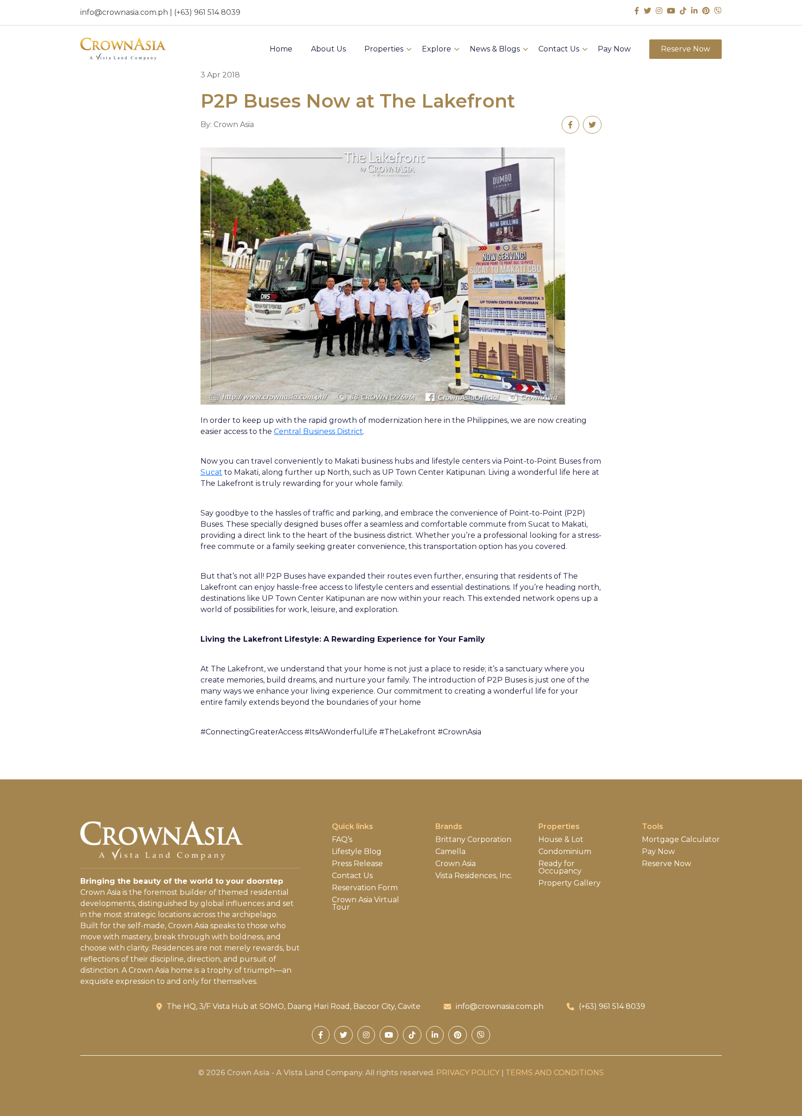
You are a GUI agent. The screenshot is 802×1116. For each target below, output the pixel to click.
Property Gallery (569, 883)
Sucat (211, 472)
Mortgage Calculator (681, 839)
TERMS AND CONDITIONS (554, 1072)
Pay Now (614, 49)
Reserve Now (685, 49)
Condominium (564, 851)
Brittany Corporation (473, 839)
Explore (436, 49)
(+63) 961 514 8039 (207, 12)
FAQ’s (342, 839)
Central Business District (318, 431)
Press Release (357, 863)
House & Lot (560, 839)
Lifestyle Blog (357, 851)
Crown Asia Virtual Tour (365, 903)
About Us (328, 49)
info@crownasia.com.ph (124, 12)
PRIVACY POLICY (467, 1072)
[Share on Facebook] (570, 125)
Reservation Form (365, 888)
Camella (450, 851)
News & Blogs (495, 49)
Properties (383, 49)
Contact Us (558, 49)
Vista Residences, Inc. (473, 876)
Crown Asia (455, 863)
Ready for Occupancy (560, 867)
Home (281, 49)
